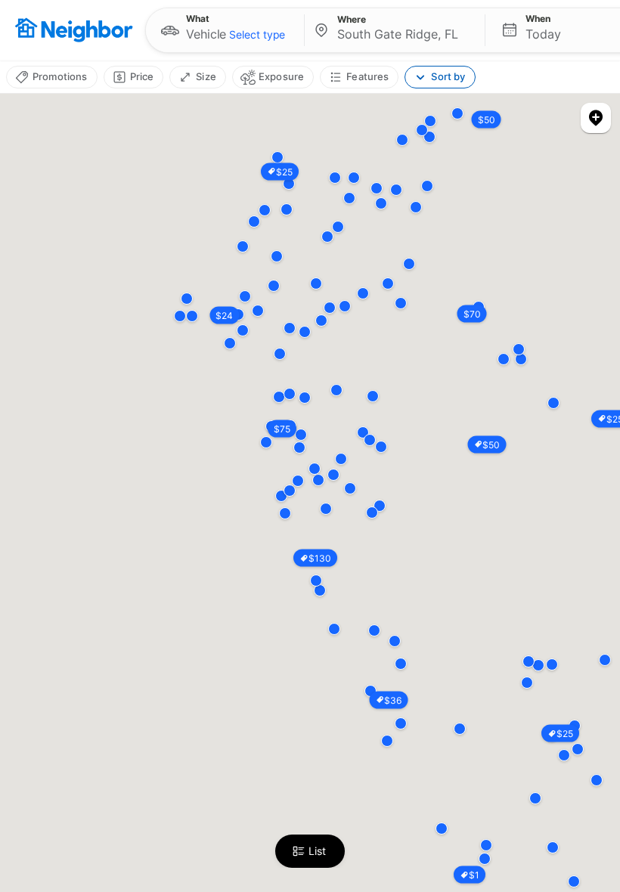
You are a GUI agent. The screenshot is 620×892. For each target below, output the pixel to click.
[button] (225, 30)
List (317, 850)
